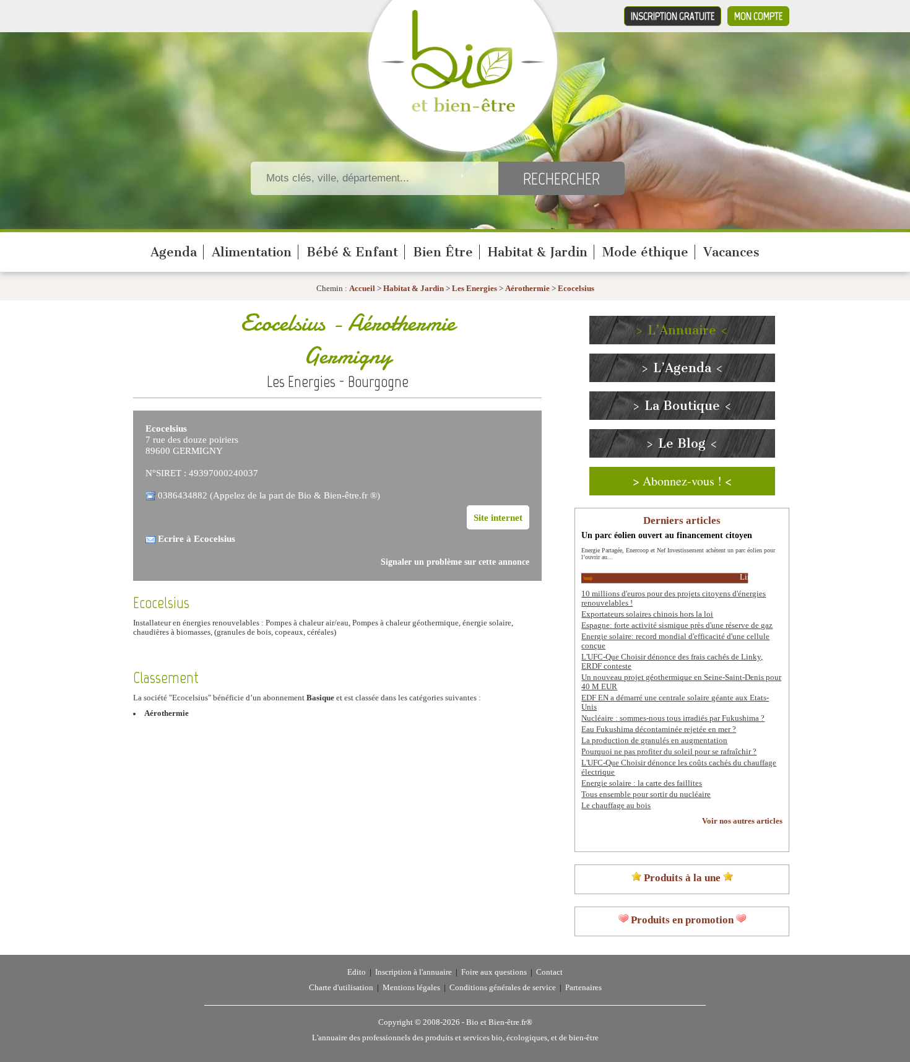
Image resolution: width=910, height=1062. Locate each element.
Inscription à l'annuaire (413, 972)
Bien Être (443, 252)
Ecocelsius (576, 288)
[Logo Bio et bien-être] (463, 109)
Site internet (498, 517)
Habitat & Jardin (537, 252)
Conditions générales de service (502, 987)
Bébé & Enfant (352, 252)
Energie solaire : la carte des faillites (641, 783)
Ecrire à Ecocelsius (196, 538)
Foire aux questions (494, 972)
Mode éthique (645, 252)
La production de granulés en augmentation (654, 740)
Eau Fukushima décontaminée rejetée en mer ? (658, 729)
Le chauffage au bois (616, 805)
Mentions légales (411, 987)
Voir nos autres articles (742, 821)
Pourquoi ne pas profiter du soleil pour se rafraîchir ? (668, 751)
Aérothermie (527, 288)
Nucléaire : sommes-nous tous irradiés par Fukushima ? (673, 718)
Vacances (731, 252)
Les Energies (474, 288)
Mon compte (758, 16)
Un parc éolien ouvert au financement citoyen (666, 535)
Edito (356, 972)
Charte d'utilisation (341, 987)
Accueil (362, 288)
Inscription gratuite (672, 16)
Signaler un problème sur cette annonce (455, 562)
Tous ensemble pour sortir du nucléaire (646, 794)
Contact (549, 972)
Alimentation (252, 252)
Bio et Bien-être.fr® (499, 1022)
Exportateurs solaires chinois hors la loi (647, 614)
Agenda (173, 252)
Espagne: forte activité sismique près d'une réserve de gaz (677, 625)
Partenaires (583, 987)
